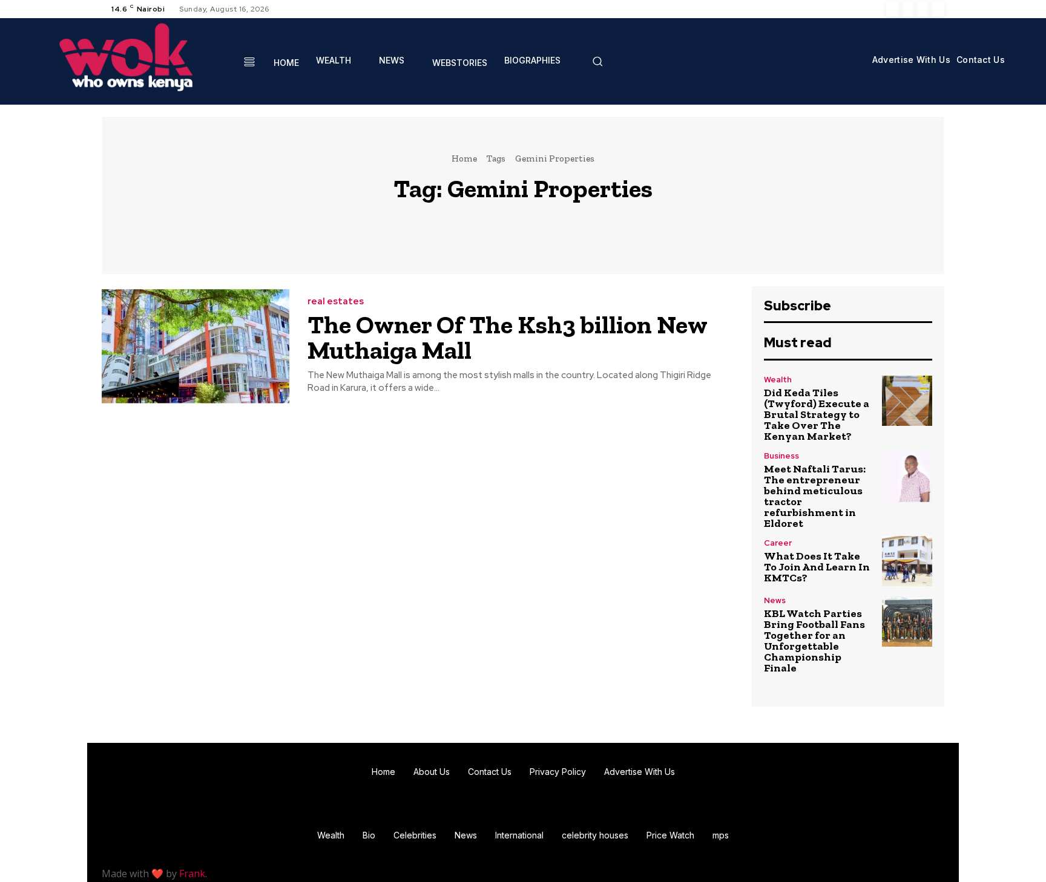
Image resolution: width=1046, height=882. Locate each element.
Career (778, 543)
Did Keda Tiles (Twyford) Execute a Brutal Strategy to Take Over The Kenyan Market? (816, 414)
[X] (922, 9)
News (775, 600)
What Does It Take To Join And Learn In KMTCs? (817, 566)
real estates (336, 301)
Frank (192, 873)
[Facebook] (893, 9)
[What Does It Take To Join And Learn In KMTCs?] (907, 561)
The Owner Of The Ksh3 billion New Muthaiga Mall (508, 337)
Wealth (778, 380)
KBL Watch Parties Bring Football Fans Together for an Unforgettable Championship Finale (814, 641)
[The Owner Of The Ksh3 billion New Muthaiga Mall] (195, 346)
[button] (597, 61)
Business (781, 456)
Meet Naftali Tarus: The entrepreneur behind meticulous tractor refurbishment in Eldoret (815, 496)
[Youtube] (937, 9)
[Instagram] (908, 9)
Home (464, 158)
